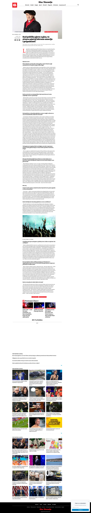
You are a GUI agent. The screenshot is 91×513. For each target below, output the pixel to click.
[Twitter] (15, 40)
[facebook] (19, 40)
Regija (36, 5)
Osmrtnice (62, 5)
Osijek (32, 5)
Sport (40, 5)
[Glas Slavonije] (14, 7)
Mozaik (45, 5)
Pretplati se (80, 509)
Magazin (50, 5)
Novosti (27, 5)
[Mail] (17, 40)
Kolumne (55, 5)
